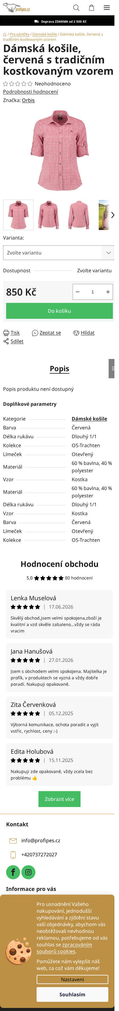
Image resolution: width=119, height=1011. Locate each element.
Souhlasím (72, 994)
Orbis (28, 100)
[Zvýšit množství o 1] (108, 292)
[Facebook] (13, 872)
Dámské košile (89, 418)
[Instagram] (28, 872)
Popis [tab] (59, 368)
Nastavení (72, 979)
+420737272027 (39, 854)
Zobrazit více (59, 799)
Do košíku (59, 310)
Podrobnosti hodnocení (30, 91)
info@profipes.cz (40, 840)
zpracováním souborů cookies (64, 948)
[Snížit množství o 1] (77, 292)
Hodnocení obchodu (59, 563)
